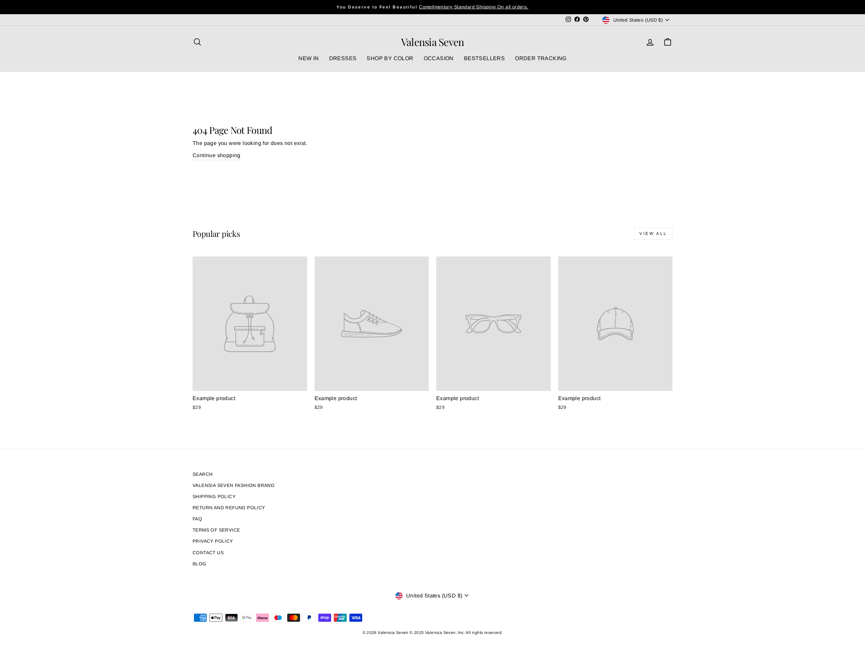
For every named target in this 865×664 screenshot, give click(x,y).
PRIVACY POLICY (213, 541)
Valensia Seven (432, 42)
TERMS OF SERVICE (216, 530)
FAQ (197, 518)
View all (653, 233)
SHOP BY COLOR (390, 58)
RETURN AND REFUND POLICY (229, 507)
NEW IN (308, 58)
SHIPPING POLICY (214, 496)
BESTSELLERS (484, 58)
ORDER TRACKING (541, 58)
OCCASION (439, 58)
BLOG (199, 563)
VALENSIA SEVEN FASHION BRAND (233, 485)
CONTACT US (208, 552)
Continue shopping (217, 155)
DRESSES (343, 58)
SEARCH (203, 474)
